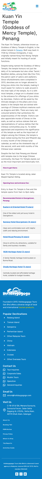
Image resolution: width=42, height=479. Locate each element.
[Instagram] (21, 474)
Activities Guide (8, 448)
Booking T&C (7, 425)
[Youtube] (25, 474)
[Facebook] (16, 474)
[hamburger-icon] (37, 6)
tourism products (26, 307)
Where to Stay (8, 438)
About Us (6, 420)
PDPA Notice (7, 429)
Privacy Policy (8, 434)
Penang (19, 50)
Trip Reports (7, 443)
